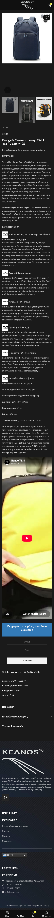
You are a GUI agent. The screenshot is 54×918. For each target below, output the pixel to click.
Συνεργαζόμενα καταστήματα (15, 826)
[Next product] (11, 127)
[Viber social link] (13, 695)
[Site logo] (27, 5)
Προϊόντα (6, 836)
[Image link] (23, 761)
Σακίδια (17, 690)
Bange (5, 133)
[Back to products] (7, 127)
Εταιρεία (6, 831)
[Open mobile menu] (3, 5)
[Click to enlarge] (7, 90)
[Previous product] (4, 127)
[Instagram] (5, 797)
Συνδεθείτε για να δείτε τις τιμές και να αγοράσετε (23, 150)
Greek (9, 855)
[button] (5, 54)
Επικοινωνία (7, 841)
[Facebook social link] (10, 695)
